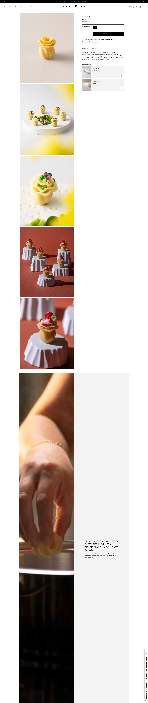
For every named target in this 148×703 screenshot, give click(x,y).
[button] (5, 7)
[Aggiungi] (121, 75)
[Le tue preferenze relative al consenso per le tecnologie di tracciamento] (145, 700)
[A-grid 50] (86, 72)
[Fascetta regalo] (86, 85)
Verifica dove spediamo (91, 42)
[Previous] (4, 1)
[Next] (143, 1)
